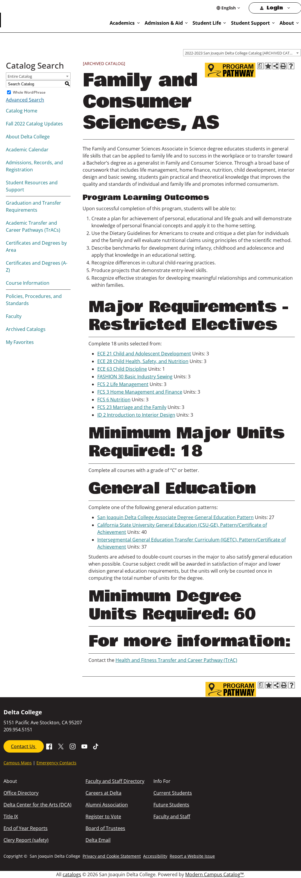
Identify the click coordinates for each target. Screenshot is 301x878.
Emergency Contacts (56, 763)
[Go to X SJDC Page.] (61, 746)
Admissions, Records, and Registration (34, 166)
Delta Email (98, 840)
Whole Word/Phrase (29, 92)
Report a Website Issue (192, 856)
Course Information (27, 283)
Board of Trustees (105, 828)
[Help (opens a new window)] (291, 66)
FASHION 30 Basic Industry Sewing (135, 376)
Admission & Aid (164, 23)
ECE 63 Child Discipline (122, 369)
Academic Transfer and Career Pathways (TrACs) (33, 226)
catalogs (72, 874)
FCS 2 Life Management (122, 384)
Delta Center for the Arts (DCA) (37, 804)
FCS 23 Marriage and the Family (131, 407)
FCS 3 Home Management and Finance (139, 392)
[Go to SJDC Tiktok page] (96, 746)
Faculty (13, 316)
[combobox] (242, 52)
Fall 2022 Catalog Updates (34, 123)
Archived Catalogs (26, 329)
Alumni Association (107, 804)
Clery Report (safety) (26, 840)
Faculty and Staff (171, 816)
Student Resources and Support (32, 186)
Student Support (250, 23)
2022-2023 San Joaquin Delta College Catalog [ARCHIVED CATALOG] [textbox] (242, 53)
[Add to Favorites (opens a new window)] (268, 66)
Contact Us (23, 746)
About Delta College (28, 136)
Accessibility (155, 856)
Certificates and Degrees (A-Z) (36, 266)
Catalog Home (21, 110)
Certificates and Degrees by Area (36, 246)
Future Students (171, 804)
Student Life (207, 23)
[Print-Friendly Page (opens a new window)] (283, 66)
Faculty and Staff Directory (115, 781)
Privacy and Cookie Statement (112, 856)
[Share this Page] (275, 66)
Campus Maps (18, 763)
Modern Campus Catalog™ (214, 874)
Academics (122, 23)
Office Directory (21, 793)
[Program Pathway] (230, 70)
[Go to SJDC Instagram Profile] (72, 746)
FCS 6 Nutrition (114, 399)
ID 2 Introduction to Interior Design (136, 415)
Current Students (172, 793)
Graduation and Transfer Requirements (33, 206)
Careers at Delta (103, 793)
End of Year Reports (26, 828)
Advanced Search (25, 100)
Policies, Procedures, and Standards (34, 300)
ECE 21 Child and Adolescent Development (144, 353)
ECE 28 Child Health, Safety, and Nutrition (142, 361)
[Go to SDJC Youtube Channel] (84, 746)
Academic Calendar (27, 149)
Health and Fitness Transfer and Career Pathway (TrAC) (176, 660)
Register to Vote (103, 816)
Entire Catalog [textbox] (20, 76)
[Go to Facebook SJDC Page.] (49, 746)
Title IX (11, 816)
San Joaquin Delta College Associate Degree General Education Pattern (175, 517)
